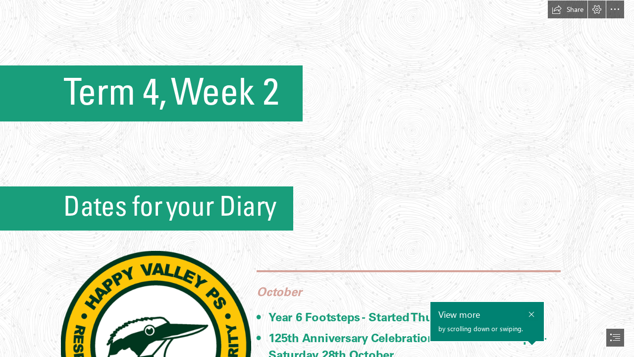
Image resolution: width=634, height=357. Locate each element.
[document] (317, 178)
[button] (567, 9)
